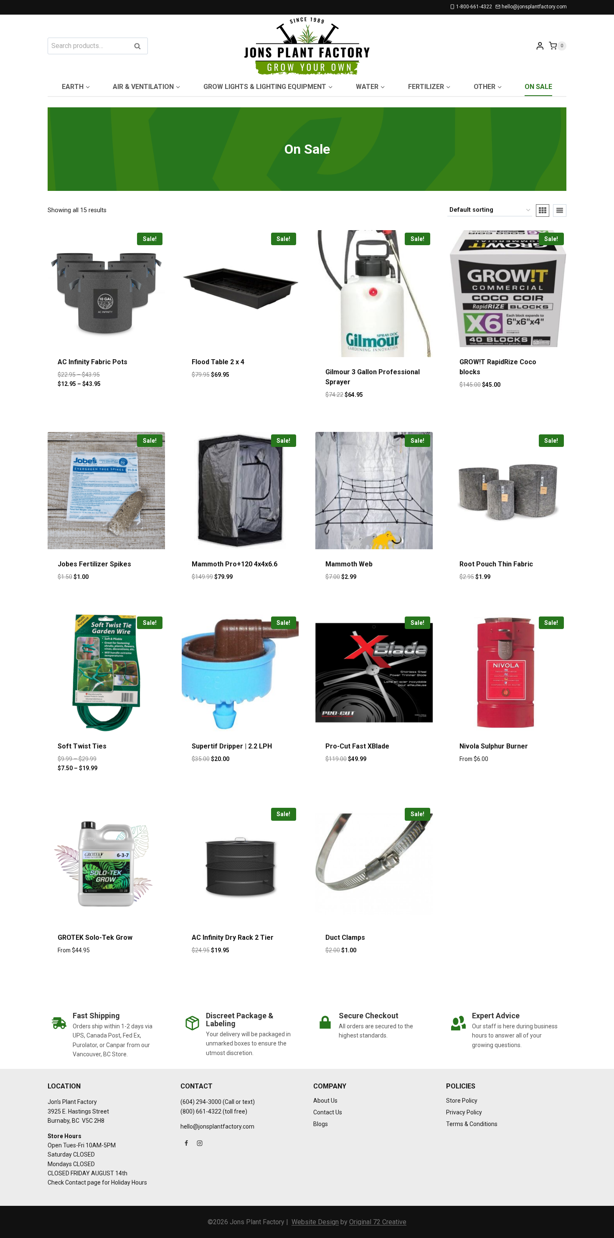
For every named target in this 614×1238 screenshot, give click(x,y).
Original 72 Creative (377, 1222)
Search (140, 46)
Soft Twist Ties (82, 746)
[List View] (559, 210)
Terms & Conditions (471, 1124)
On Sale (538, 87)
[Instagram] (200, 1143)
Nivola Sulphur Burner (493, 746)
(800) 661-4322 (200, 1111)
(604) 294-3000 (200, 1101)
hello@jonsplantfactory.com (217, 1126)
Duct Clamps (345, 937)
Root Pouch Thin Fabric (496, 564)
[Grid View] (542, 210)
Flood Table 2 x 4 (218, 362)
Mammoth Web (349, 564)
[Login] (540, 46)
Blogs (320, 1124)
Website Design (315, 1222)
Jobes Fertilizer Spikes (94, 564)
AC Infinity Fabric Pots (92, 362)
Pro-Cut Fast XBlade (357, 746)
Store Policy (461, 1100)
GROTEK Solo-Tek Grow (95, 937)
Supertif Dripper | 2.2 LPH (232, 746)
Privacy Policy (464, 1112)
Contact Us (327, 1112)
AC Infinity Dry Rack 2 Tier (233, 937)
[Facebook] (186, 1143)
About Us (325, 1100)
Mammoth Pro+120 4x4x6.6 (234, 564)
